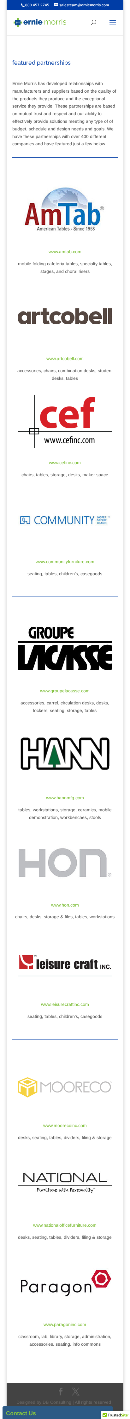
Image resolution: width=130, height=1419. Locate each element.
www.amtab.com (65, 251)
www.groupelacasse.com (65, 690)
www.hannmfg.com (65, 797)
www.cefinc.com (65, 462)
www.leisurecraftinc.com (65, 1004)
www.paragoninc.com (65, 1324)
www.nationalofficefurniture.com (65, 1225)
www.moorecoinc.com (65, 1125)
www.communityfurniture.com (65, 561)
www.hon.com (65, 905)
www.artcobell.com (65, 358)
